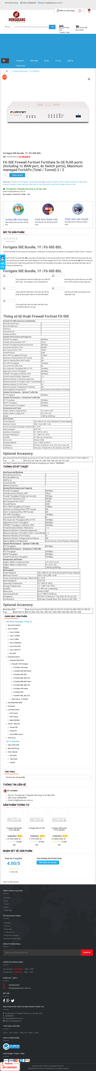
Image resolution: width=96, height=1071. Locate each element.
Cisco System (13, 629)
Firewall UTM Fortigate (19, 182)
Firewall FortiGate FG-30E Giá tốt (75, 182)
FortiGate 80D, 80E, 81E (22, 685)
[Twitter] (13, 1001)
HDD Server (14, 717)
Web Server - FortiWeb (20, 699)
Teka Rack (13, 759)
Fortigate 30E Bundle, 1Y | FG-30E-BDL (59, 829)
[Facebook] (4, 1001)
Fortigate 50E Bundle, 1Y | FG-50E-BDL (26, 71)
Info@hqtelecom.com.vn (51, 3)
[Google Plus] (8, 1001)
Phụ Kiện (13, 653)
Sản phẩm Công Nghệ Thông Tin (19, 622)
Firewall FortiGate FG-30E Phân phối (15, 184)
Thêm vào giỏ (17, 175)
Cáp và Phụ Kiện (13, 745)
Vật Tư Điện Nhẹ (12, 741)
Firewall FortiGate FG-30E (54, 182)
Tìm (52, 27)
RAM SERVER (14, 720)
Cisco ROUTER (15, 646)
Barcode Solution (14, 625)
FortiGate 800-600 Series (22, 681)
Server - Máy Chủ (14, 724)
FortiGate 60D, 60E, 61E (22, 678)
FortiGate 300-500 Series (22, 671)
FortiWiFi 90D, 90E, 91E (22, 696)
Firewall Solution (14, 657)
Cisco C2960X (15, 636)
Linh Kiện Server (13, 710)
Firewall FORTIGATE (17, 660)
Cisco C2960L (15, 632)
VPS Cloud (12, 738)
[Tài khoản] (83, 11)
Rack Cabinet (12, 752)
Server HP (13, 731)
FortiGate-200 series (21, 688)
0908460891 (29, 3)
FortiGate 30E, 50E (34, 182)
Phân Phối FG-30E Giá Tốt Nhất (53, 184)
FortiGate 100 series (21, 667)
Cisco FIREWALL (16, 643)
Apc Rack (13, 755)
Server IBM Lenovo (16, 734)
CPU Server (14, 713)
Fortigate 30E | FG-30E (37, 828)
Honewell (11, 706)
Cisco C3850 (14, 639)
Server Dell (14, 727)
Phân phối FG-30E (35, 184)
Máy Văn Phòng (13, 748)
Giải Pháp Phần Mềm (15, 703)
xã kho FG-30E (70, 184)
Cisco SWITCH (15, 650)
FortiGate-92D (19, 692)
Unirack (12, 762)
